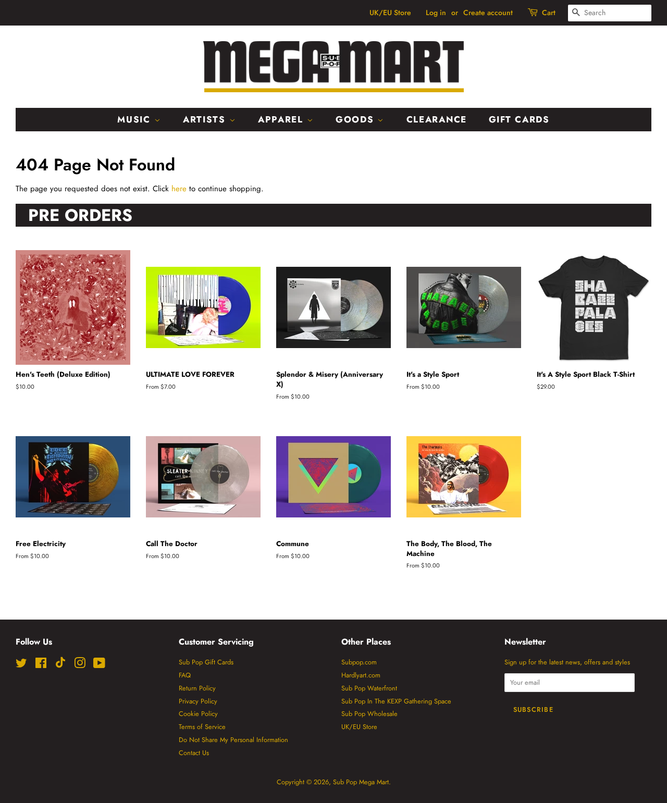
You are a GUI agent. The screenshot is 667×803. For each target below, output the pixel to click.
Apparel (282, 119)
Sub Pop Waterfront (369, 688)
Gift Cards (519, 119)
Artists (206, 119)
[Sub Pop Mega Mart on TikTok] (60, 666)
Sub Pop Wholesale (369, 714)
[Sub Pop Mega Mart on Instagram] (79, 665)
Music (135, 119)
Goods (356, 119)
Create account (488, 12)
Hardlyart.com (360, 675)
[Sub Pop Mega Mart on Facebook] (41, 665)
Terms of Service (202, 727)
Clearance (436, 119)
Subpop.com (359, 662)
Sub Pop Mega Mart (361, 782)
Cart (548, 12)
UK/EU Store (390, 12)
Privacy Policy (198, 701)
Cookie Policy (198, 714)
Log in (436, 12)
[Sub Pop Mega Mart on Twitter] (21, 665)
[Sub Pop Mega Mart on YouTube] (99, 665)
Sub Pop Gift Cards (206, 662)
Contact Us (194, 753)
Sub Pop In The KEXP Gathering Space (396, 701)
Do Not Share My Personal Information (233, 740)
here (179, 188)
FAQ (185, 675)
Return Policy (197, 688)
